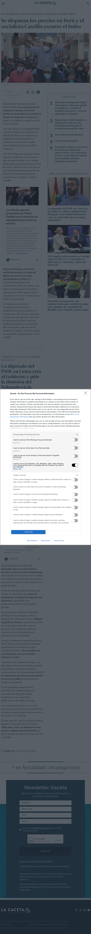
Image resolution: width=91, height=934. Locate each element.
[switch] (75, 439)
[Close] (86, 393)
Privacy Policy (59, 540)
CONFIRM (28, 532)
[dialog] (45, 467)
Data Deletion (32, 540)
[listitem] (45, 434)
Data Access (45, 540)
